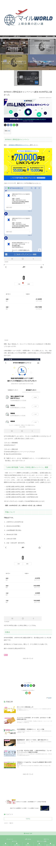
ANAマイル (46, 839)
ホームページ (10, 839)
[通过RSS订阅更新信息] (29, 693)
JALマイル (14, 841)
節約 (6, 654)
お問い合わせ (28, 839)
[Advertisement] (28, 670)
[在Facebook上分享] (8, 125)
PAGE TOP (28, 833)
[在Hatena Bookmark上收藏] (11, 125)
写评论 (28, 819)
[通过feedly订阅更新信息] (26, 693)
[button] (17, 125)
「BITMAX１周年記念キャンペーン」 (19, 145)
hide (9, 130)
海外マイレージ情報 (41, 841)
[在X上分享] (5, 125)
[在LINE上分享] (14, 125)
